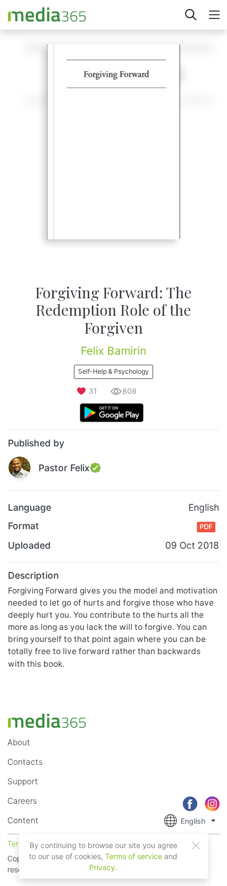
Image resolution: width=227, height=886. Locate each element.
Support (22, 781)
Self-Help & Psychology (113, 371)
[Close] (195, 845)
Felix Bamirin (113, 350)
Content (23, 820)
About (18, 742)
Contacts (25, 762)
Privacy (102, 867)
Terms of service (133, 856)
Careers (22, 801)
